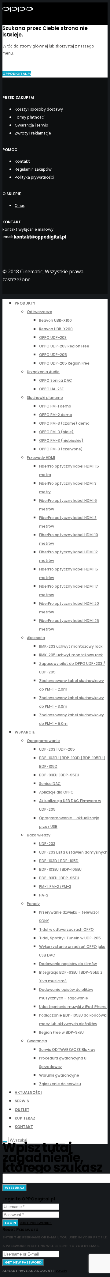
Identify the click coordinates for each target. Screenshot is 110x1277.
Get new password (23, 1262)
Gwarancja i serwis (31, 125)
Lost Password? (36, 1222)
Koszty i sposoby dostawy (39, 109)
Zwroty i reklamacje (33, 133)
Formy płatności (30, 117)
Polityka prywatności (34, 177)
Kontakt (22, 161)
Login (10, 1222)
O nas (19, 205)
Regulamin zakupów (33, 169)
